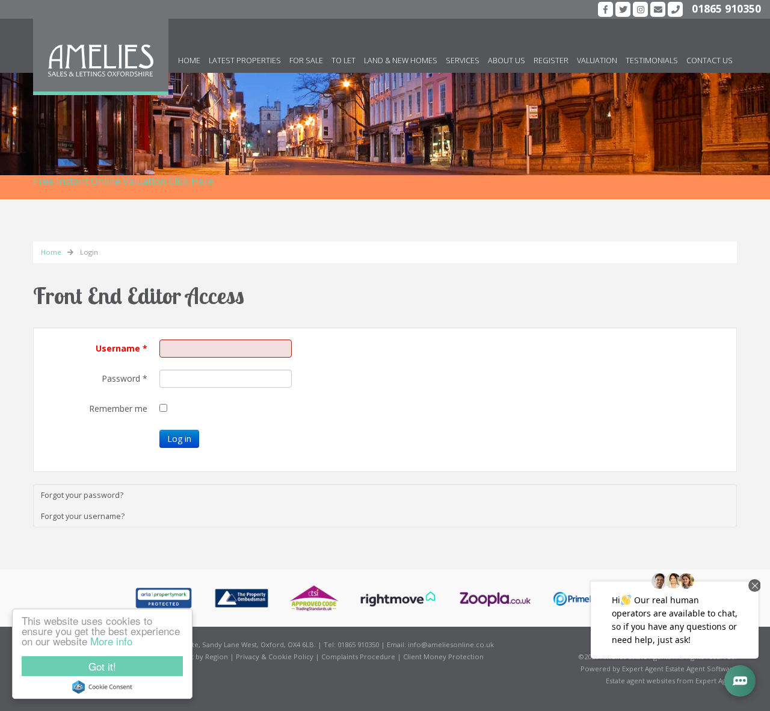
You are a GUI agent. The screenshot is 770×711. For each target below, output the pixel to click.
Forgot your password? (82, 495)
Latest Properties (245, 60)
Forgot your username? (83, 516)
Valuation (597, 60)
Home (189, 60)
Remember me (118, 408)
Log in (179, 438)
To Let (343, 60)
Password (124, 378)
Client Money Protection (443, 656)
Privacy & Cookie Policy (274, 656)
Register (551, 60)
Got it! (102, 666)
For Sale (306, 60)
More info (111, 640)
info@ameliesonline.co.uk (451, 644)
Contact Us (709, 60)
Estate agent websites (640, 680)
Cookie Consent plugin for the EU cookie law (102, 687)
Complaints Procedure (358, 656)
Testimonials (652, 60)
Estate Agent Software (701, 668)
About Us (506, 60)
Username (121, 348)
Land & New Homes (400, 60)
